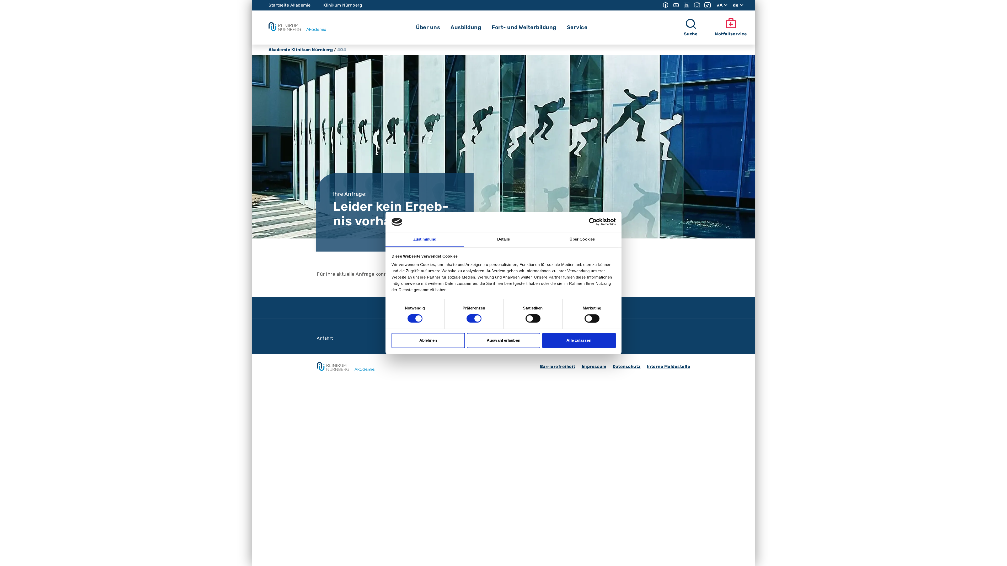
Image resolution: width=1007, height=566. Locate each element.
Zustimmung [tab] (425, 239)
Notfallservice (731, 33)
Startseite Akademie (290, 5)
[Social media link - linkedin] (686, 5)
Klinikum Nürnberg (342, 5)
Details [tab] (503, 239)
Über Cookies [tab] (582, 239)
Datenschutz (627, 366)
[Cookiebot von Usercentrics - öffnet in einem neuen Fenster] (593, 222)
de (735, 5)
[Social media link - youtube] (676, 5)
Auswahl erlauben (503, 340)
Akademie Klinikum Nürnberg (301, 49)
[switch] (474, 318)
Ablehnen (428, 340)
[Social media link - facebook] (665, 5)
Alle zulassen (578, 340)
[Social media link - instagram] (697, 5)
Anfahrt (325, 338)
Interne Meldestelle (668, 366)
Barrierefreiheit (557, 366)
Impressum (594, 366)
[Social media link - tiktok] (707, 5)
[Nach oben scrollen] (998, 557)
